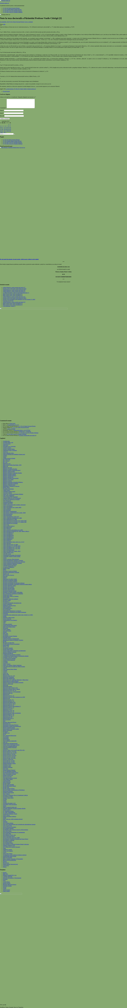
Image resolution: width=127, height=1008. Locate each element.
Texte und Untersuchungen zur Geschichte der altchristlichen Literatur (19, 824)
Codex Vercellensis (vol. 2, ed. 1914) (11, 548)
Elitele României (7, 607)
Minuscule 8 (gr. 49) (7, 717)
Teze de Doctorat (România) (9, 827)
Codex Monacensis (7, 527)
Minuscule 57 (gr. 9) (7, 709)
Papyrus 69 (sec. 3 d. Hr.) (9, 760)
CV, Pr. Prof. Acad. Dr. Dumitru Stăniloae (12, 12)
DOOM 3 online (7, 600)
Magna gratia (6, 674)
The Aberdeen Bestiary (8, 828)
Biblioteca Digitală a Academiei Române (12, 473)
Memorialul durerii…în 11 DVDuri (22, 430)
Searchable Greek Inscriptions (10, 804)
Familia (4, 616)
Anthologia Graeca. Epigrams (10, 450)
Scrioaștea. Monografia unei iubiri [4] (27, 435)
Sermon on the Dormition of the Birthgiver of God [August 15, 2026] (19, 299)
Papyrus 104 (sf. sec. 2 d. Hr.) (10, 752)
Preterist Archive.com (8, 775)
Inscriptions (5, 634)
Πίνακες (5, 861)
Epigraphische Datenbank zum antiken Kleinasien (14, 612)
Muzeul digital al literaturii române (11, 729)
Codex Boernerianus (7, 514)
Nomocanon (6, 738)
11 (2, 127)
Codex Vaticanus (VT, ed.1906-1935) (11, 546)
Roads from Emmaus (8, 791)
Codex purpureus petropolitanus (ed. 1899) (13, 530)
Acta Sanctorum (6, 443)
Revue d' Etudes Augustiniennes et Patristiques (14, 790)
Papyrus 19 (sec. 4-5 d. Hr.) (9, 758)
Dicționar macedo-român (8, 588)
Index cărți (5, 633)
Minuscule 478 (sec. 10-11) (9, 703)
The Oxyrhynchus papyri (9, 836)
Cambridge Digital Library (9, 491)
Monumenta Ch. (7, 723)
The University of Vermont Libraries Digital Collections (16, 844)
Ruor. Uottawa (6, 794)
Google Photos (6, 882)
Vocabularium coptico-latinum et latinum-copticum (14, 855)
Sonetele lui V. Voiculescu (25, 431)
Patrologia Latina (7, 766)
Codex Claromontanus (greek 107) (11, 516)
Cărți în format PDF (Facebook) (10, 496)
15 (8, 127)
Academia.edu (6, 441)
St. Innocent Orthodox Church (10, 813)
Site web (2, 115)
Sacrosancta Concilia (8, 796)
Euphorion (5, 613)
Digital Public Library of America (11, 596)
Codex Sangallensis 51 (8, 536)
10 (0, 127)
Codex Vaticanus (7, 543)
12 (4, 127)
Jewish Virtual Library (8, 649)
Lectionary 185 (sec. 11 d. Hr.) (10, 657)
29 (8, 131)
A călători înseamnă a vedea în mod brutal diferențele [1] (16, 292)
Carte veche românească (8, 495)
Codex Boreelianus (7, 515)
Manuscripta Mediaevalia (9, 678)
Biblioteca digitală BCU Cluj (9, 875)
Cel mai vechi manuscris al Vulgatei (11, 499)
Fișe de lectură (6, 91)
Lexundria (5, 662)
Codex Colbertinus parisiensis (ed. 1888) (12, 518)
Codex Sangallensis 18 (8, 532)
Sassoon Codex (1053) (8, 798)
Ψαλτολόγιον (6, 863)
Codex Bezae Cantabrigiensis (10, 511)
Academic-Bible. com (8, 442)
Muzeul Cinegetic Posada (9, 727)
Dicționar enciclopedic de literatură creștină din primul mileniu (17, 584)
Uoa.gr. (4, 852)
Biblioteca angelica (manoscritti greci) (11, 470)
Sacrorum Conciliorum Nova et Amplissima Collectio (15, 795)
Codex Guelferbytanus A (9, 526)
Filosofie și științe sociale (8, 617)
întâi (4, 24)
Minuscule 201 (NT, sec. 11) (9, 690)
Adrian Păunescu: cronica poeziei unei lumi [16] (14, 290)
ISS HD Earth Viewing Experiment (11, 644)
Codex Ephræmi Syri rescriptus (10, 523)
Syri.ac (4, 820)
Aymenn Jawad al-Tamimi (9, 458)
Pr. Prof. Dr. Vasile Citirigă (20, 89)
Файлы (4, 866)
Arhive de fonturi (11, 428)
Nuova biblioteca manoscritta (9, 740)
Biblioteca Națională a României (10, 483)
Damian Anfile (6, 568)
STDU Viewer (6, 815)
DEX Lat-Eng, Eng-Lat (8, 575)
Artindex (5, 455)
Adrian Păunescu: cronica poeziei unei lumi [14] (14, 296)
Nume (2, 110)
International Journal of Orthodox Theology (13, 640)
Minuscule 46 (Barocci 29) (9, 702)
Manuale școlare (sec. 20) (9, 675)
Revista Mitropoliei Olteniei (9, 786)
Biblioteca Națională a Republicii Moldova (13, 482)
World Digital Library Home (9, 856)
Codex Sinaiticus (7, 540)
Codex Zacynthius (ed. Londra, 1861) (12, 551)
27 (6, 131)
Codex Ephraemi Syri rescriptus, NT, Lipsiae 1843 (14, 520)
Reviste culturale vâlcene (8, 788)
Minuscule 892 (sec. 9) (8, 718)
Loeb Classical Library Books (10, 669)
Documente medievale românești (10, 599)
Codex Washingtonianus (8, 549)
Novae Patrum (6, 739)
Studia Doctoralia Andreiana (9, 816)
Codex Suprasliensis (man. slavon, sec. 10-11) (13, 542)
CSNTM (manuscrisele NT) (9, 565)
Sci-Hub (5, 799)
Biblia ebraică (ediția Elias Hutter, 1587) (12, 465)
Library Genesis (6, 664)
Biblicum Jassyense (7, 467)
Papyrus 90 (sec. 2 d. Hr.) (9, 762)
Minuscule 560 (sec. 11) (8, 707)
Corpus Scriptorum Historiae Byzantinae (12, 563)
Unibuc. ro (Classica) (8, 851)
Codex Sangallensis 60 (8, 538)
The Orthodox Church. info (9, 835)
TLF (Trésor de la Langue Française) (11, 847)
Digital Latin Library (8, 595)
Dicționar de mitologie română (10, 580)
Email (2, 113)
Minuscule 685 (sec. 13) (8, 711)
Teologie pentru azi (4, 3)
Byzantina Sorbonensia (8, 488)
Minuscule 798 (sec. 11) (8, 715)
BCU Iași (5, 462)
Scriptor (5, 801)
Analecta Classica (7, 447)
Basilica (5, 872)
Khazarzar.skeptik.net (8, 653)
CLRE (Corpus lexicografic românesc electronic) (14, 504)
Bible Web (5, 874)
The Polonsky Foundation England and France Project (15, 839)
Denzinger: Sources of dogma (10, 571)
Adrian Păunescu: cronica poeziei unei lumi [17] (14, 287)
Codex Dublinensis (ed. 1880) (10, 519)
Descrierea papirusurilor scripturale (11, 572)
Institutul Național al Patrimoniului (11, 638)
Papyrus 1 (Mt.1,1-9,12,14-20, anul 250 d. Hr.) (14, 750)
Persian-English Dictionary (9, 770)
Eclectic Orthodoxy (7, 604)
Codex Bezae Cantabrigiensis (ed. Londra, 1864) (14, 512)
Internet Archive (6, 883)
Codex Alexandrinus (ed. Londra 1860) (12, 507)
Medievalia (5, 685)
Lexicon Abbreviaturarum (9, 660)
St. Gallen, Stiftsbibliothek (9, 812)
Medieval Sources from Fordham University (13, 682)
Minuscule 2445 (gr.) (8, 693)
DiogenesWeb (6, 597)
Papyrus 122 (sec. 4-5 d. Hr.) (9, 755)
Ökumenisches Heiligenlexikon (10, 743)
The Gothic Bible (7, 833)
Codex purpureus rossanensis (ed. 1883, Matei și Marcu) (16, 531)
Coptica (5, 557)
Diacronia (5, 576)
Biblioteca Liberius (7, 481)
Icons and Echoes (7, 630)
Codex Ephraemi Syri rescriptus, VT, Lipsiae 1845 (14, 522)
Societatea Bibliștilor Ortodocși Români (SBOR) (14, 808)
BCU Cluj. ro (6, 461)
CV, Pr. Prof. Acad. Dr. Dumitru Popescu (12, 10)
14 (7, 127)
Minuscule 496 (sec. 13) (8, 705)
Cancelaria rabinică (7, 492)
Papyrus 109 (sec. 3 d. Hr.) (9, 754)
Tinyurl (4, 887)
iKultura (5, 632)
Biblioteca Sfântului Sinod (9, 485)
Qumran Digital (6, 780)
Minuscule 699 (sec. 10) (8, 714)
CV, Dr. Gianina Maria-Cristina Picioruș (12, 9)
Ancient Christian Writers (9, 449)
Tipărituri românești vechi (9, 845)
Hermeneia (5, 628)
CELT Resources (7, 500)
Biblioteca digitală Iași (8, 477)
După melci (12, 423)
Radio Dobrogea (7, 782)
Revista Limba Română (8, 784)
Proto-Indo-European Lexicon (10, 778)
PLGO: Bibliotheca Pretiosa (9, 771)
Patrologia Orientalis (7, 767)
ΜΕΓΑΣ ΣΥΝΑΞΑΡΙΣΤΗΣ (9, 860)
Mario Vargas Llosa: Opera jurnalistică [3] (12, 303)
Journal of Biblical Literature (9, 652)
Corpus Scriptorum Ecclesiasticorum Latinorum (14, 561)
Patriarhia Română (7, 885)
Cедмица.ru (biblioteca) (8, 567)
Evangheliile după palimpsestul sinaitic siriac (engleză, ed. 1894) (18, 614)
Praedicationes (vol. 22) (13, 424)
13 (6, 127)
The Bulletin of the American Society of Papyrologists (15, 829)
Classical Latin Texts (8, 503)
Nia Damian (6, 737)
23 (10, 129)
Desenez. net (6, 573)
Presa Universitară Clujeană (9, 774)
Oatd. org (5, 742)
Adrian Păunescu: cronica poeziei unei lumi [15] (14, 291)
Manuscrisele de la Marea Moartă (10, 681)
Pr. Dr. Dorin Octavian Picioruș (17, 21)
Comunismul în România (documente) (12, 555)
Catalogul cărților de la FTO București (12, 498)
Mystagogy (5, 731)
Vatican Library (6, 889)
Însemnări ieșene (7, 637)
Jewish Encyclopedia (8, 648)
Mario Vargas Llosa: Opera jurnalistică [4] (12, 295)
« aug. (1, 132)
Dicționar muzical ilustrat (9, 589)
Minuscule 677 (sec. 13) (8, 710)
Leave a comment (29, 21)
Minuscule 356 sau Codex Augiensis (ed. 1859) (14, 697)
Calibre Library (6, 490)
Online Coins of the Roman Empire (11, 744)
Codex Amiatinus (7, 508)
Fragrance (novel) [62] (8, 300)
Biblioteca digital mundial (9, 471)
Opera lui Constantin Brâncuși (10, 746)
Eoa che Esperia (6, 609)
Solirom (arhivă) (7, 809)
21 (7, 129)
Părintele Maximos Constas (9, 763)
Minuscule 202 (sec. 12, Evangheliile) (12, 691)
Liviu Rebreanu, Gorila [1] (9, 306)
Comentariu (3, 107)
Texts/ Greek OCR (7, 825)
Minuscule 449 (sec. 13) (8, 701)
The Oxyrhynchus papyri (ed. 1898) (11, 837)
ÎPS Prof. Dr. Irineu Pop (8, 642)
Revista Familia (6, 783)
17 (0, 129)
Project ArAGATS (7, 776)
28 (7, 131)
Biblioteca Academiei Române (10, 469)
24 (0, 131)
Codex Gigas (6, 524)
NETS (4, 734)
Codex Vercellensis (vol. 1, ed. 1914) (11, 547)
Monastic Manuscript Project (9, 722)
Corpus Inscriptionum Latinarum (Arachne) (13, 560)
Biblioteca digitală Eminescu (9, 475)
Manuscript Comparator (8, 677)
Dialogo (5, 577)
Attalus (4, 457)
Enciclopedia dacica (7, 608)
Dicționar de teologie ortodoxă (10, 581)
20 (6, 129)
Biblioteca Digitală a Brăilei (9, 474)
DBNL (4, 569)
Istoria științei (6, 645)
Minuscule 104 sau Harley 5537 (10, 687)
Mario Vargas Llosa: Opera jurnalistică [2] (12, 304)
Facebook (5, 879)
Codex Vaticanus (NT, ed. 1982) (10, 544)
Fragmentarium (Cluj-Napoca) (10, 620)
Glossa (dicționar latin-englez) (10, 625)
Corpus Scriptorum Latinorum (10, 564)
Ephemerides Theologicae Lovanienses (12, 611)
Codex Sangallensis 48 (8, 535)
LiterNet (5, 668)
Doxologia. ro (6, 601)
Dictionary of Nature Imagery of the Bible (12, 592)
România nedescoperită (8, 792)
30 (10, 131)
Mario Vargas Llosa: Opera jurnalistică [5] (12, 294)
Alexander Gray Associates (9, 446)
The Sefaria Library (7, 841)
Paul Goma (5, 768)
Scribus (4, 800)
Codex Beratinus (7, 510)
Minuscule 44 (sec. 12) (8, 699)
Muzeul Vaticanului (7, 730)
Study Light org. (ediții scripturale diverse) (13, 819)
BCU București (6, 459)
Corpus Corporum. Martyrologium (11, 559)
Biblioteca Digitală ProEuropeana (11, 478)
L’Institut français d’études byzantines (11, 654)
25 (2, 131)
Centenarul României (8, 502)
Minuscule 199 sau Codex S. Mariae (11, 689)
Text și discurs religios (8, 823)
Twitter (4, 888)
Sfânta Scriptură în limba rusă (10, 807)
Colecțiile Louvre (7, 553)
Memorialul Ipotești (7, 686)
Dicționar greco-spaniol (8, 587)
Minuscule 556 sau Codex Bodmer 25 (12, 706)
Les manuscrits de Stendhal (9, 658)
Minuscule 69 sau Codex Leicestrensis (12, 713)
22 (8, 129)
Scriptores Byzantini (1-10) (9, 803)
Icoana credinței (6, 629)
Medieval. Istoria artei (8, 683)
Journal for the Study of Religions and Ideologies (14, 650)
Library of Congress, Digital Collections (12, 665)
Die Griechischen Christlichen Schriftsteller (13, 593)
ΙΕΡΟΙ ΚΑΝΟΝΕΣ (7, 857)
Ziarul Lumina (6, 891)
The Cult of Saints (7, 831)
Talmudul (5, 821)
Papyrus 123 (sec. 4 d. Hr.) (9, 756)
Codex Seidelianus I (7, 539)
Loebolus (5, 670)
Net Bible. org (6, 733)
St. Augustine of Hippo (8, 811)
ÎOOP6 (4, 641)
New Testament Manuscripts (9, 735)
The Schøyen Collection (8, 840)
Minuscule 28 (6, 694)
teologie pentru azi (31, 89)
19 (4, 129)
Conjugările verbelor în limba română (11, 556)
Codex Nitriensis (7, 528)
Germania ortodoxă (7, 624)
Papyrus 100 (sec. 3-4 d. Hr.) (9, 751)
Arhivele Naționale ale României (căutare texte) (14, 454)
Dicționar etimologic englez (9, 585)
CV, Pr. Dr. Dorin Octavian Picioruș (11, 8)
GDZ (4, 622)
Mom (4, 721)
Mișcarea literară (7, 719)
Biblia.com (5, 466)
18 (2, 129)
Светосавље (6, 865)
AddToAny (5, 445)
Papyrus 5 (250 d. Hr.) (8, 759)
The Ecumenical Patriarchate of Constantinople (14, 832)
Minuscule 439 (6, 698)
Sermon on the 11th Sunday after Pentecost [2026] (14, 298)
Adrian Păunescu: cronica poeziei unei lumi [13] (14, 302)
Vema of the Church (7, 853)
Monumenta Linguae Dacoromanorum (12, 726)
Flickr (4, 880)
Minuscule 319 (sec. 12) (8, 695)
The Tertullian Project (8, 843)
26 (4, 131)
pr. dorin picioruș (10, 89)
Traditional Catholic (7, 849)
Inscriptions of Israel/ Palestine (10, 636)
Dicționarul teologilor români (9, 591)
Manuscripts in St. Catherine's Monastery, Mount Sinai (15, 679)
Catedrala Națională (7, 876)
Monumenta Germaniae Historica (10, 725)
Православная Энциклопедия (10, 864)
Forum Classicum (7, 618)
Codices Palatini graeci (8, 552)
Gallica (4, 621)
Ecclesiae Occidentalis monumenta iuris (12, 603)
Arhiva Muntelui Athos (8, 453)
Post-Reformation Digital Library (10, 772)
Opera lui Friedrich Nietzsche (10, 747)
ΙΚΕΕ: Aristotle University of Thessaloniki (13, 859)
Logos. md (5, 673)
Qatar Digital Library (8, 779)
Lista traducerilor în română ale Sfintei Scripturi (14, 666)
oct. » (5, 132)
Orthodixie (5, 748)
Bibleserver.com (6, 463)
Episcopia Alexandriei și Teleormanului (12, 878)
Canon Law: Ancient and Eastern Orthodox (13, 494)
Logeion (5, 672)
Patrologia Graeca (7, 764)
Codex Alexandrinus (7, 506)
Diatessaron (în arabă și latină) (10, 579)
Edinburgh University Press (9, 605)
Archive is (5, 451)
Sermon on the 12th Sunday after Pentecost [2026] (14, 288)
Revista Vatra (6, 787)
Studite (4, 817)
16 (10, 127)
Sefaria (4, 805)
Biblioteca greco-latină (8, 479)
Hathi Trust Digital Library (9, 626)
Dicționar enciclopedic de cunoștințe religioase (13, 583)
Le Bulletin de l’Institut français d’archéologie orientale (15, 656)
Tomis (4, 848)
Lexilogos (5, 661)
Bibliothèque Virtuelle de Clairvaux (11, 486)
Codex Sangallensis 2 (8, 534)
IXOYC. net (6, 646)
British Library (6, 487)
